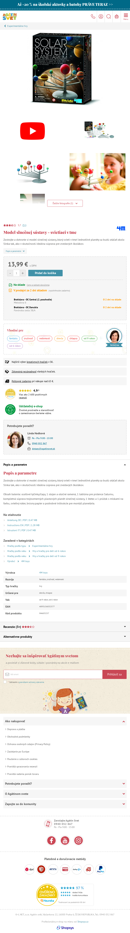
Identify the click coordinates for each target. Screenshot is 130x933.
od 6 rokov (15, 345)
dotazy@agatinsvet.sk (43, 448)
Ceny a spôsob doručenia (38, 285)
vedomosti (44, 338)
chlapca (73, 338)
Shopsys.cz (82, 921)
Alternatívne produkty (17, 637)
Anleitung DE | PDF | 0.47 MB (22, 520)
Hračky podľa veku (17, 551)
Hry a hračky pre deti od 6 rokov (49, 551)
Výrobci (11, 561)
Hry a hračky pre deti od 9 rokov (49, 556)
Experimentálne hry (17, 25)
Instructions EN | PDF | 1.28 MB (23, 525)
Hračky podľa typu (17, 545)
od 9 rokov (89, 338)
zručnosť (28, 338)
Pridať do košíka (45, 273)
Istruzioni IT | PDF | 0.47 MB (21, 530)
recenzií (23, 397)
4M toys (25, 561)
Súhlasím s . (26, 682)
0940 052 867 (39, 443)
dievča (60, 338)
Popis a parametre (15, 464)
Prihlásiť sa (114, 674)
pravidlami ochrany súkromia (31, 682)
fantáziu (13, 338)
